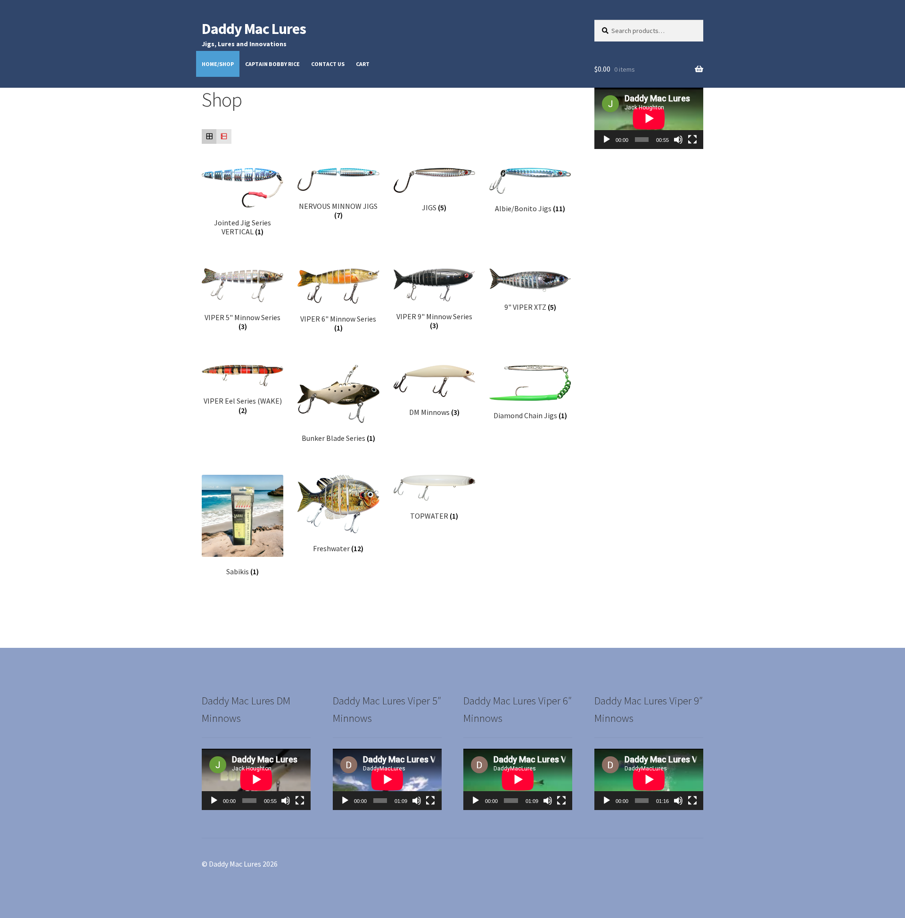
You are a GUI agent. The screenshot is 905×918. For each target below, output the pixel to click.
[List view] (223, 136)
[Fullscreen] (692, 139)
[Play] (606, 139)
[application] (648, 118)
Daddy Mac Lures (254, 28)
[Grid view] (209, 136)
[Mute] (678, 139)
